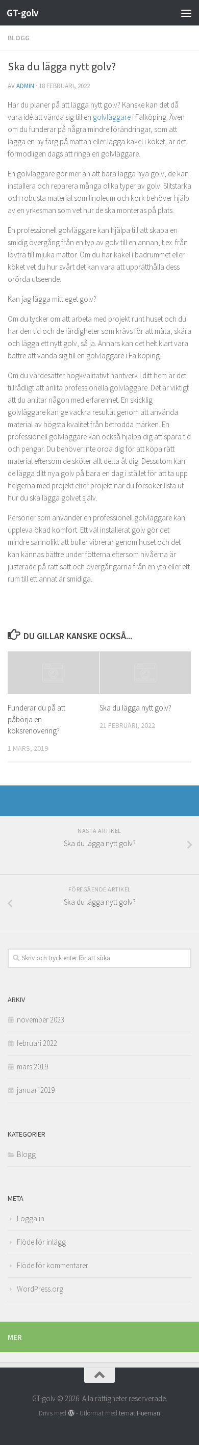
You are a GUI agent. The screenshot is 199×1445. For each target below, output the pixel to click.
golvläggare (112, 117)
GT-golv (23, 13)
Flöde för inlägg (41, 1242)
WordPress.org (40, 1289)
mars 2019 (32, 1066)
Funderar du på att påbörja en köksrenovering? (36, 719)
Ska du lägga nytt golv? (135, 708)
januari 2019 (36, 1090)
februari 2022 (37, 1043)
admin (25, 86)
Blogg (19, 37)
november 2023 (40, 1019)
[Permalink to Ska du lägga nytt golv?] (145, 672)
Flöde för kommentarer (52, 1265)
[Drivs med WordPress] (71, 1413)
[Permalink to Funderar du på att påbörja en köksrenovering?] (53, 672)
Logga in (30, 1218)
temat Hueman (139, 1413)
